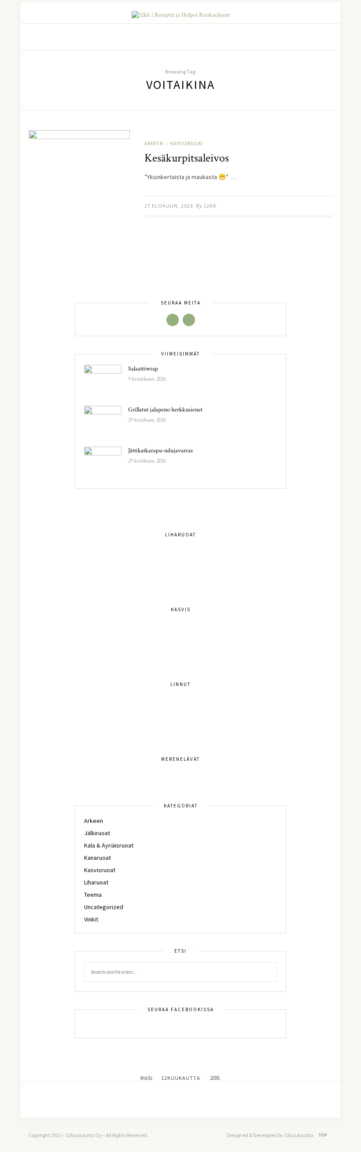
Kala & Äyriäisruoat (108, 845)
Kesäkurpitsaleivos (186, 157)
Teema (93, 895)
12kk (210, 205)
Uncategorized (103, 907)
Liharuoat (96, 882)
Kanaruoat (97, 858)
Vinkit (91, 919)
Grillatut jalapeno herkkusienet (165, 410)
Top (323, 1135)
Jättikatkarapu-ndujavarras (160, 451)
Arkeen (153, 143)
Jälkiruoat (97, 833)
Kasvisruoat (186, 143)
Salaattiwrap (143, 369)
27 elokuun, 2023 (168, 205)
